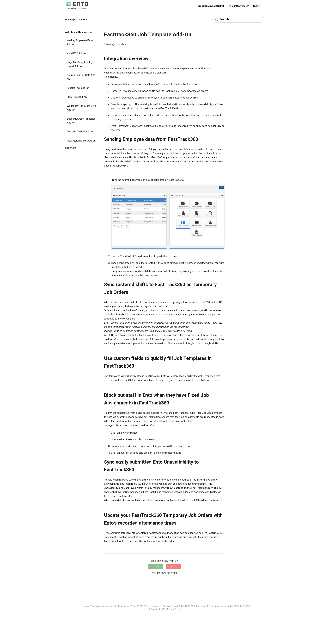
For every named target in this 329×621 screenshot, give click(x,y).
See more (70, 147)
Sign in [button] (256, 6)
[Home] (77, 9)
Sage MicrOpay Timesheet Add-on (81, 120)
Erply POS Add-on (77, 97)
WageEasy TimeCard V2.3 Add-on (81, 107)
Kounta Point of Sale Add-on (81, 77)
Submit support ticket (211, 6)
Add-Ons (82, 19)
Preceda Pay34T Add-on (80, 131)
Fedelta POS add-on (78, 87)
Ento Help (70, 19)
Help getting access (238, 6)
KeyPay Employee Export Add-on (81, 42)
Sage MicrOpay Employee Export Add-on (81, 64)
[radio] (155, 566)
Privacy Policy (173, 609)
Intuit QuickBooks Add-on (81, 140)
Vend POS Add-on (77, 53)
